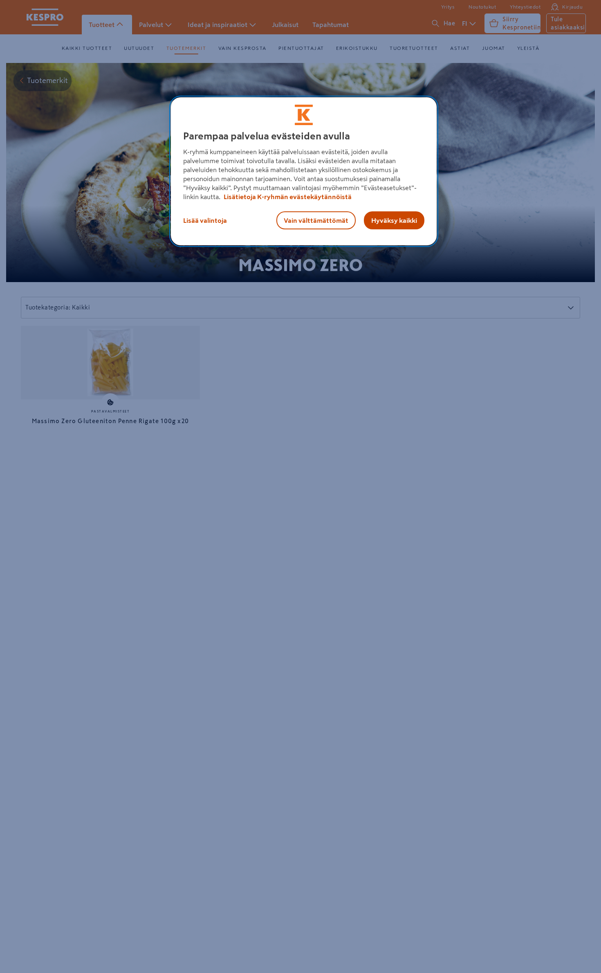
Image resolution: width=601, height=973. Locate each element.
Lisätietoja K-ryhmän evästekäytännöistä (287, 196)
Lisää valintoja (205, 220)
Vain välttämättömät (316, 220)
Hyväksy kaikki (394, 220)
